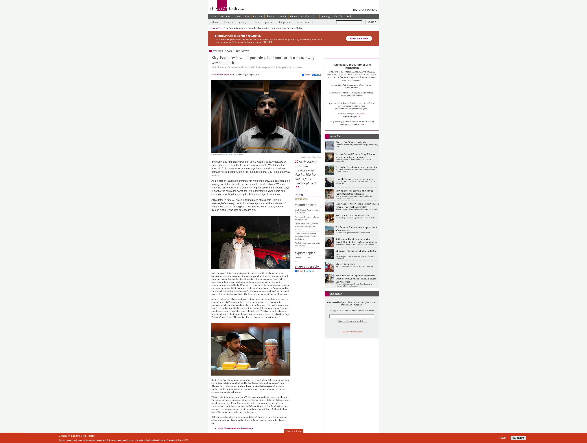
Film (219, 28)
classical (258, 16)
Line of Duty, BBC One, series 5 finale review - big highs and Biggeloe (306, 226)
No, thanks (518, 437)
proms (268, 22)
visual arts (306, 16)
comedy (282, 16)
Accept (502, 437)
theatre (270, 16)
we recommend (305, 22)
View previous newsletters (352, 332)
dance (293, 16)
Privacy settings (293, 431)
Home (212, 28)
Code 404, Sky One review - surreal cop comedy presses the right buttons (307, 236)
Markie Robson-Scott (224, 74)
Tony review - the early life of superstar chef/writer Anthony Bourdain (354, 192)
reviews (214, 22)
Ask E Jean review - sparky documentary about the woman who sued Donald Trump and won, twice (356, 278)
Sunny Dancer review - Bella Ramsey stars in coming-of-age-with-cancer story (357, 205)
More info (183, 440)
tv (317, 16)
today (213, 16)
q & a (256, 22)
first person (284, 22)
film (247, 16)
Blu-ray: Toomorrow (345, 263)
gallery (243, 22)
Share (307, 75)
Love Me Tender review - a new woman (354, 178)
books (349, 16)
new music (225, 16)
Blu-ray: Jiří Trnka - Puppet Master (352, 215)
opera (238, 16)
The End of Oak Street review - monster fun (356, 167)
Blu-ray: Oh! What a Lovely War (351, 142)
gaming (325, 16)
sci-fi (296, 261)
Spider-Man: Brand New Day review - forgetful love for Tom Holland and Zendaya (356, 240)
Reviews (298, 258)
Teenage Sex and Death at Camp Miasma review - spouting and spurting (355, 156)
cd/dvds (338, 16)
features (228, 22)
